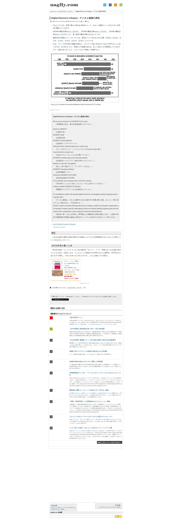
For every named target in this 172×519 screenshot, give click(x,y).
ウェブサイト (79, 253)
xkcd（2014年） (102, 31)
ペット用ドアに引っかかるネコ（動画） (109, 507)
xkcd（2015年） (74, 31)
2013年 (67, 40)
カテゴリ (58, 25)
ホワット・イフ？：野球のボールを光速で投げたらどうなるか (71, 263)
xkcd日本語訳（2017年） (66, 11)
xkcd (94, 25)
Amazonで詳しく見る (70, 274)
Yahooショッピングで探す (71, 278)
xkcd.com (55, 104)
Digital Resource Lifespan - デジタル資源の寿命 (75, 18)
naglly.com (53, 11)
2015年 (80, 40)
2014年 (74, 40)
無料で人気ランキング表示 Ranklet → (109, 442)
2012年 (60, 40)
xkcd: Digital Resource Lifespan (64, 224)
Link (88, 21)
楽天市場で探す (68, 276)
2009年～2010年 (112, 38)
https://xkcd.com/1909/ (59, 227)
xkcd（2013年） (62, 34)
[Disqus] (86, 474)
